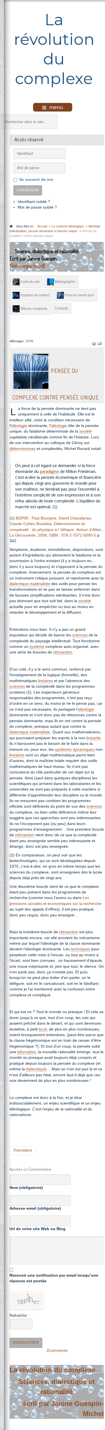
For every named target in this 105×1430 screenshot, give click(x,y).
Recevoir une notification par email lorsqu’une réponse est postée (54, 1278)
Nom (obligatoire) (26, 1188)
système (36, 646)
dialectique (35, 1069)
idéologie (19, 426)
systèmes (63, 749)
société (85, 431)
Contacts (61, 308)
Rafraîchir (18, 1315)
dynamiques (83, 749)
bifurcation (26, 1052)
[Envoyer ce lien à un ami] (99, 343)
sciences (80, 635)
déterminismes (23, 449)
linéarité (94, 738)
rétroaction (62, 652)
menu (56, 107)
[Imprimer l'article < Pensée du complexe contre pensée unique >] (94, 343)
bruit (43, 1029)
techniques (80, 949)
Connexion (28, 190)
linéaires (45, 681)
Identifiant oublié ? (34, 202)
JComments (56, 1350)
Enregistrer (26, 1342)
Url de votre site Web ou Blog (38, 1229)
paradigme (49, 471)
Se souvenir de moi (36, 179)
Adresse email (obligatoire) (35, 1208)
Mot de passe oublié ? (37, 207)
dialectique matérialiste (30, 584)
